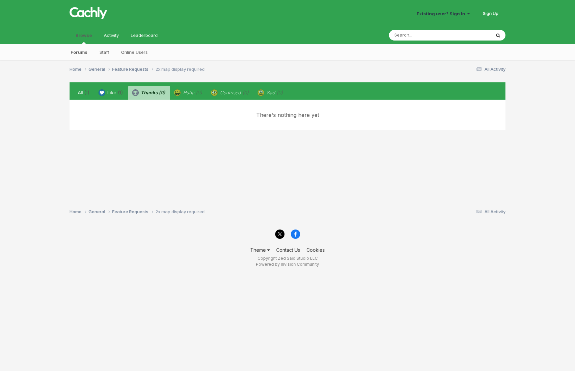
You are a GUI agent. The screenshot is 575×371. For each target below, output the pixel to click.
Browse (84, 35)
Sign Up (490, 13)
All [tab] (84, 92)
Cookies (315, 250)
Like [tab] (114, 92)
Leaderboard (144, 35)
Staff (104, 52)
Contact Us (288, 250)
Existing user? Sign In (442, 13)
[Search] (498, 35)
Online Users (134, 52)
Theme (258, 250)
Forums (79, 52)
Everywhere (470, 35)
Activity (111, 35)
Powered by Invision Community (287, 264)
